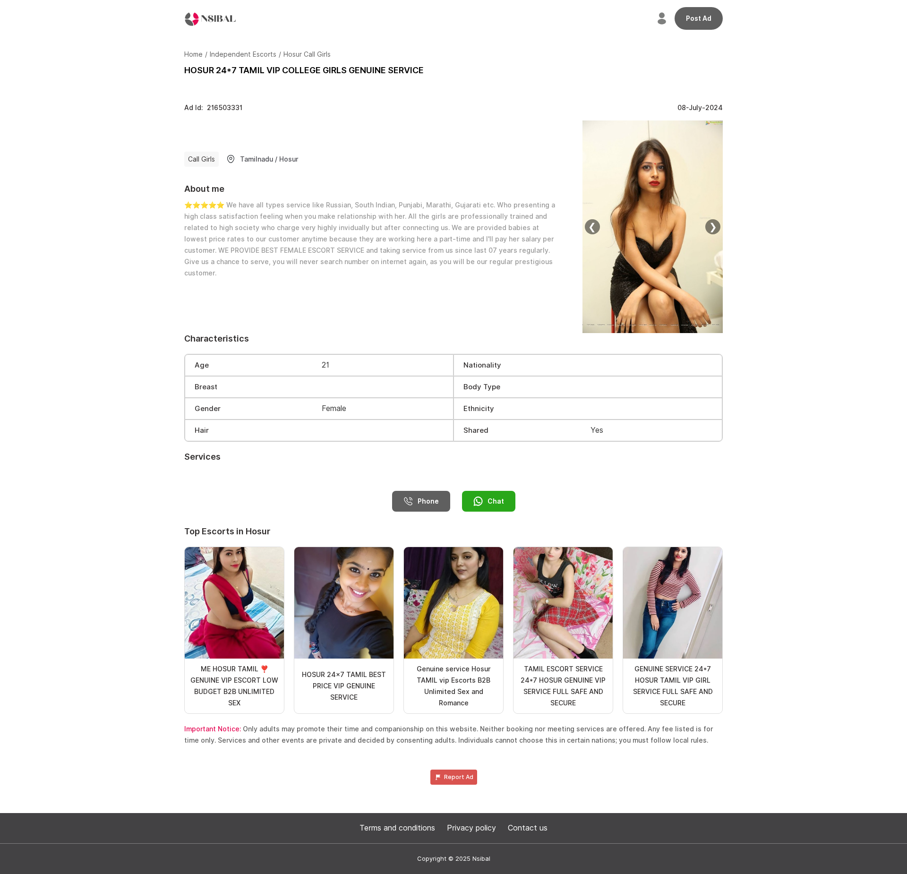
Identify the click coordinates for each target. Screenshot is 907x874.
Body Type (481, 387)
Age (202, 365)
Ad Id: (213, 107)
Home (193, 54)
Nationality (482, 365)
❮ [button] (592, 227)
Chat (496, 501)
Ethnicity (478, 408)
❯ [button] (713, 227)
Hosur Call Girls (307, 54)
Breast (206, 387)
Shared (475, 430)
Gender (208, 408)
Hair (202, 430)
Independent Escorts (243, 54)
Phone (428, 501)
